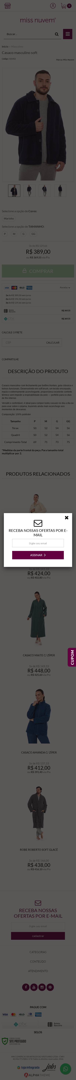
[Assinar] (38, 555)
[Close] (68, 518)
